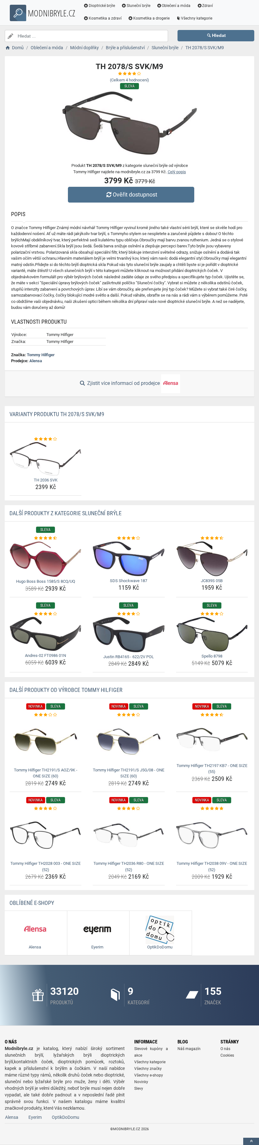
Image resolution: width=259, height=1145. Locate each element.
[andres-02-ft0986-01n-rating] (45, 614)
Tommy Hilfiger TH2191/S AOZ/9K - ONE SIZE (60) (45, 773)
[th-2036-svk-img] (45, 458)
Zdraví (207, 5)
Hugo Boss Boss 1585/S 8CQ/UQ (45, 581)
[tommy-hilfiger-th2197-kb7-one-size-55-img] (212, 739)
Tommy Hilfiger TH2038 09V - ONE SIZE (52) (212, 866)
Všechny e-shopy (148, 1075)
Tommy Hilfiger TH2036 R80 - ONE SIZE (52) (128, 866)
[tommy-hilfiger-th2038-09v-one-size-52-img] (212, 835)
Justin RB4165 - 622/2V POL (128, 656)
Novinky (141, 1082)
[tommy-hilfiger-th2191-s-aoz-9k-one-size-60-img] (45, 741)
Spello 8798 (212, 656)
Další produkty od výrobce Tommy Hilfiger (66, 690)
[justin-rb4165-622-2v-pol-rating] (128, 614)
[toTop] (251, 1141)
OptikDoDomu (65, 1117)
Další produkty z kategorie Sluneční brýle (65, 513)
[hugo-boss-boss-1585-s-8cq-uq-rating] (45, 538)
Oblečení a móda (176, 5)
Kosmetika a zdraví (105, 18)
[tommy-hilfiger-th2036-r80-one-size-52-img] (128, 835)
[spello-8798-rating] (212, 614)
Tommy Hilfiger (41, 354)
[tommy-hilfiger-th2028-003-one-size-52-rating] (45, 809)
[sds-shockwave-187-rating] (128, 538)
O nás (225, 1049)
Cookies (227, 1055)
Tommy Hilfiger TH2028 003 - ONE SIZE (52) (45, 866)
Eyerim (35, 1117)
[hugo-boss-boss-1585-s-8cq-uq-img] (45, 559)
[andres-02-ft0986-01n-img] (45, 634)
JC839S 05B (212, 580)
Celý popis (177, 171)
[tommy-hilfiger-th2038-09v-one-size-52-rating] (212, 809)
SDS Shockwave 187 (128, 580)
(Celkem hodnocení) (129, 80)
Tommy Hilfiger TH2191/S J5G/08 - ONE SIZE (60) (128, 773)
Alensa (35, 360)
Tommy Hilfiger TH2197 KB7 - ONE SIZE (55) (212, 768)
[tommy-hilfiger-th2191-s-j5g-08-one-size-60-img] (128, 741)
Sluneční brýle (138, 5)
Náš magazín (189, 1049)
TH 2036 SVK (45, 480)
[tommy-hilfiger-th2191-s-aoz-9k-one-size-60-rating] (45, 715)
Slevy (138, 1088)
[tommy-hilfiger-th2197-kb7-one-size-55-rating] (212, 715)
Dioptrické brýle (102, 5)
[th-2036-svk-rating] (45, 439)
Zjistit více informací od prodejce (123, 383)
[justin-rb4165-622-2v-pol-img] (128, 634)
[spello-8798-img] (212, 634)
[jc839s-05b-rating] (212, 538)
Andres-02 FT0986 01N (45, 655)
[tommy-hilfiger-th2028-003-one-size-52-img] (45, 835)
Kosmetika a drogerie (151, 18)
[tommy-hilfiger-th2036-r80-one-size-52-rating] (128, 809)
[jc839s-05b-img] (212, 558)
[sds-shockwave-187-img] (128, 558)
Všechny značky (148, 1068)
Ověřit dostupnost (135, 194)
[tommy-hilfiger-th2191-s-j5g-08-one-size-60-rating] (128, 715)
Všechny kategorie (196, 18)
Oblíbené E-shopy (31, 903)
